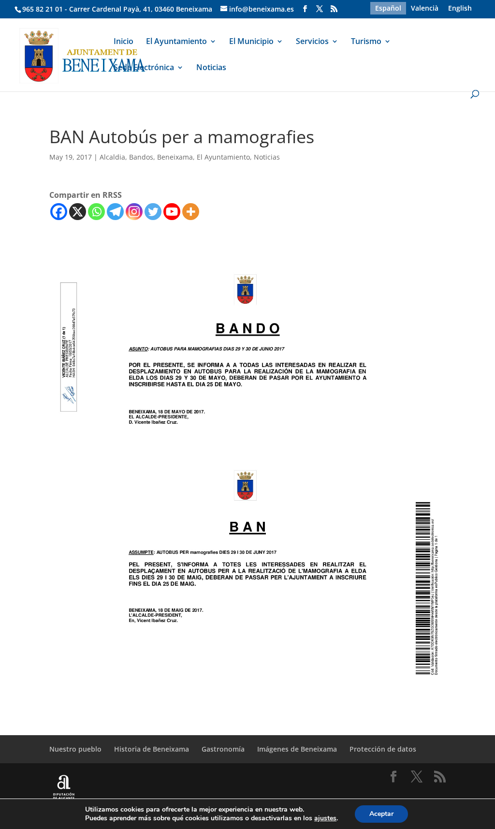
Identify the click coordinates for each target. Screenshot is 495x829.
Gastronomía (223, 749)
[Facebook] (58, 211)
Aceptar (381, 813)
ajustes (325, 818)
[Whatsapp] (96, 211)
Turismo (366, 42)
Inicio (123, 42)
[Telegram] (115, 211)
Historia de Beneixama (151, 749)
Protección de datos (382, 749)
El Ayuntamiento (176, 42)
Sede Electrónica (144, 68)
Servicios (312, 42)
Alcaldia (112, 157)
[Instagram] (134, 211)
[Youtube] (171, 211)
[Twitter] (153, 211)
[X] (77, 211)
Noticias (211, 68)
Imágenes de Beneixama (297, 749)
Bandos (141, 157)
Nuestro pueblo (75, 749)
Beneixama (175, 157)
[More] (190, 211)
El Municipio (251, 42)
